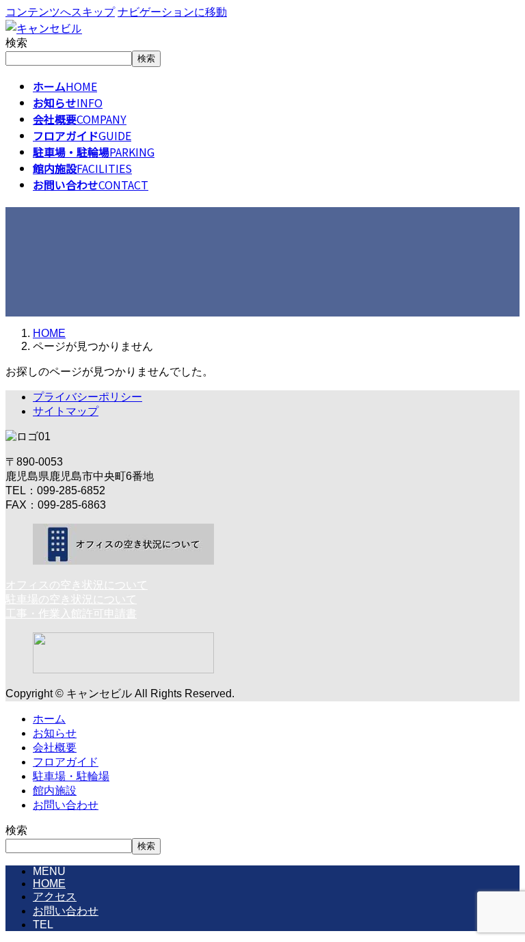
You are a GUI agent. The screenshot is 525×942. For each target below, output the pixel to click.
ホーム (49, 719)
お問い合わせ (65, 805)
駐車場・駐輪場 (71, 776)
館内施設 (55, 790)
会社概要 (55, 747)
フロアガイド (65, 762)
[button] (262, 585)
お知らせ (55, 733)
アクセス (55, 896)
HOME (49, 883)
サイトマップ (65, 411)
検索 (16, 43)
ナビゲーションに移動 (172, 12)
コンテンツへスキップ (60, 12)
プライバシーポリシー (87, 397)
